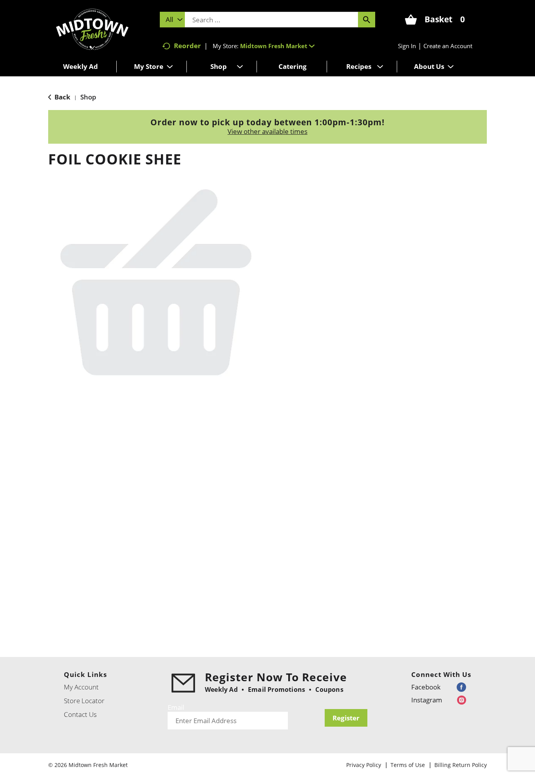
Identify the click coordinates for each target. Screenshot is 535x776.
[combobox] (172, 19)
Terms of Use (407, 765)
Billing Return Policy (460, 765)
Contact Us (80, 714)
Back (61, 96)
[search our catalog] (366, 19)
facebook (426, 686)
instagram (426, 699)
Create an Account (447, 46)
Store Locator (84, 700)
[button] (277, 46)
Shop (88, 96)
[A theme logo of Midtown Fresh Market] (92, 28)
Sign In (407, 46)
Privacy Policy (363, 765)
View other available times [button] (267, 131)
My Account (81, 686)
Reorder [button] (187, 45)
